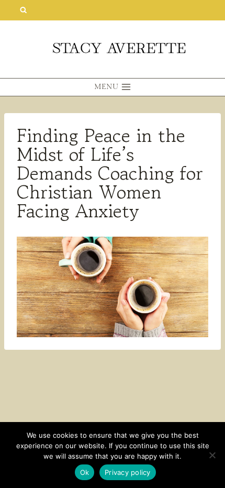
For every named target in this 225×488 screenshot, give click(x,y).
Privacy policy (128, 472)
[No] (212, 455)
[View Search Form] (23, 10)
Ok (84, 472)
